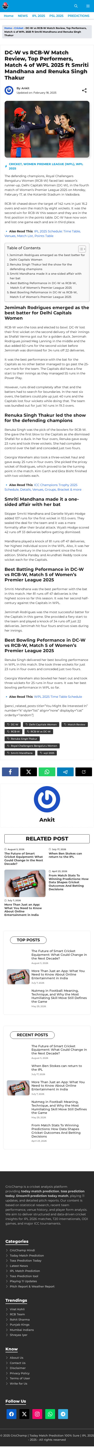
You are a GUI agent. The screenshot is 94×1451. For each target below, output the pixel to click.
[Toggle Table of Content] (80, 249)
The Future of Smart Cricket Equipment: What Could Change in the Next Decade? (23, 858)
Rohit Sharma (20, 1319)
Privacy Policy (20, 1373)
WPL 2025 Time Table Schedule (58, 697)
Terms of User (20, 1378)
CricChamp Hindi (22, 1250)
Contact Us (18, 1363)
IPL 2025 (38, 16)
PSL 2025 (56, 16)
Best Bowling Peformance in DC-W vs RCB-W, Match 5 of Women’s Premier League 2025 (43, 294)
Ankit (25, 88)
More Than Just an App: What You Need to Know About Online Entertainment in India (23, 910)
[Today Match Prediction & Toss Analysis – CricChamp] (5, 6)
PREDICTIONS (78, 16)
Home (9, 16)
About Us (16, 1357)
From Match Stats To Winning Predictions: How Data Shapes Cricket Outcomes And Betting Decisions (69, 882)
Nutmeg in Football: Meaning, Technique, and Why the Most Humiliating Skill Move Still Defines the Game (59, 996)
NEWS (23, 16)
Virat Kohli (17, 1309)
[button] (76, 6)
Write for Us (18, 1383)
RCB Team (17, 1314)
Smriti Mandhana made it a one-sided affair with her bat (46, 276)
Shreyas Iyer (18, 1335)
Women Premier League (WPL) (48, 164)
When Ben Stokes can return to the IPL (65, 855)
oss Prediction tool (24, 1276)
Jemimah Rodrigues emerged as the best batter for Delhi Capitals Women (47, 257)
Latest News (19, 1266)
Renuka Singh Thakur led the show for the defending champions (41, 267)
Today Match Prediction (27, 1255)
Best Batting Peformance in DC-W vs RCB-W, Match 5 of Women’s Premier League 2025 (43, 285)
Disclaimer (18, 1368)
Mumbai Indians (22, 1330)
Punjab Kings (20, 1324)
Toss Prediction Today (25, 1260)
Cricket (18, 28)
